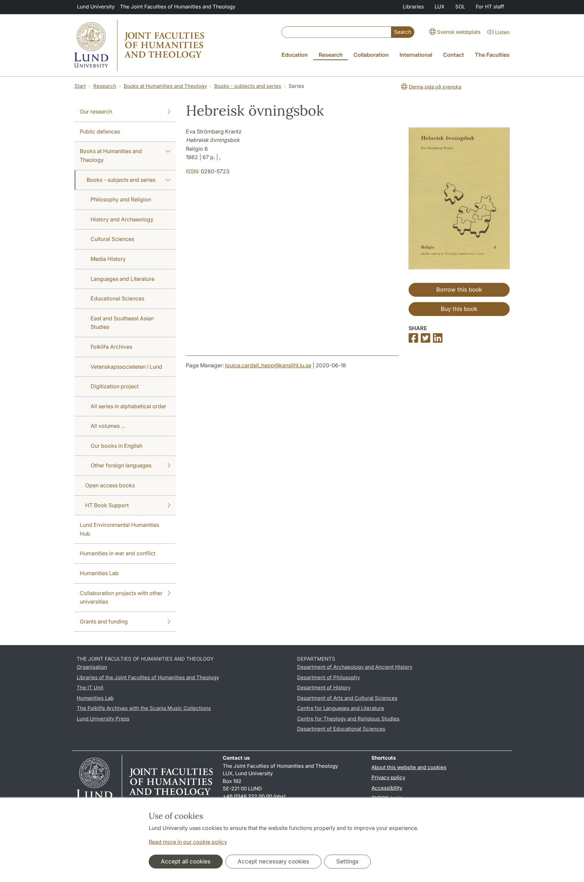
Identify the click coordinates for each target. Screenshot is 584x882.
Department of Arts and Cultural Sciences (347, 698)
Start (80, 86)
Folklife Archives (111, 346)
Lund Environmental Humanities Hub (119, 529)
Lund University (96, 6)
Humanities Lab (99, 573)
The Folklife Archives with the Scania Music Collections (144, 708)
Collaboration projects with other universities (121, 597)
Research (104, 86)
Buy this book (459, 308)
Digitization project (115, 386)
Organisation (92, 667)
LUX (439, 6)
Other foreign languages (121, 465)
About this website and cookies (408, 767)
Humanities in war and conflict (117, 553)
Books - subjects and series (247, 86)
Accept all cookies (186, 861)
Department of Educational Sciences (341, 729)
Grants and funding (104, 621)
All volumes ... (108, 425)
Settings (347, 861)
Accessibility (386, 788)
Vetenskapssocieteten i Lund (126, 366)
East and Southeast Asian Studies (122, 322)
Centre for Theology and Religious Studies (348, 718)
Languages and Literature (122, 278)
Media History (108, 258)
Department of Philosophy (328, 677)
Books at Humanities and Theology (165, 86)
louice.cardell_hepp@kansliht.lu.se (268, 365)
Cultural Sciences (112, 239)
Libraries (413, 6)
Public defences (100, 131)
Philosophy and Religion (121, 199)
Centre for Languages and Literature (340, 708)
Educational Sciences (117, 298)
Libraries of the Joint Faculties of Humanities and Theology (148, 677)
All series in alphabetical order (128, 406)
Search (402, 32)
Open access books (110, 485)
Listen (502, 32)
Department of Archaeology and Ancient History (354, 667)
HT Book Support (107, 505)
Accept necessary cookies (273, 861)
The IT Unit (90, 687)
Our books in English (116, 445)
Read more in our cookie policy (188, 841)
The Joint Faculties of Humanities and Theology (177, 6)
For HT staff (490, 6)
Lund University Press (103, 718)
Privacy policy (388, 777)
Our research (96, 111)
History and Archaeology (122, 219)
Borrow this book (459, 289)
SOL (460, 6)
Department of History (323, 687)
